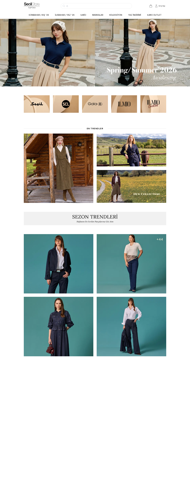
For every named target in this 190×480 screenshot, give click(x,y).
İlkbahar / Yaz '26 (64, 15)
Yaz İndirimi (134, 15)
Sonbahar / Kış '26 (39, 15)
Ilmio (83, 15)
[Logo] (34, 6)
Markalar (97, 15)
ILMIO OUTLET (154, 15)
